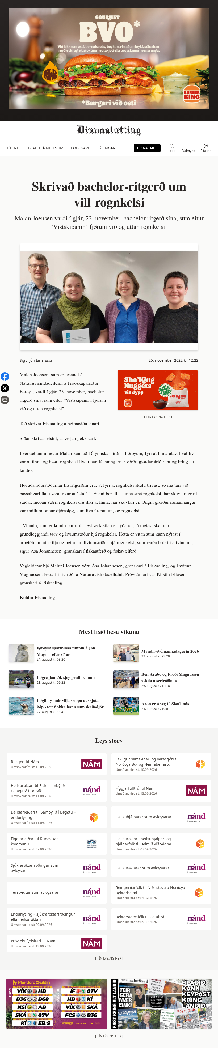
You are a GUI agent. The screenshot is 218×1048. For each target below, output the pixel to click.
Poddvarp (80, 148)
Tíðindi (13, 148)
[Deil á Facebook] (5, 376)
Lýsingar (106, 148)
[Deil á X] (5, 388)
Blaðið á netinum (46, 148)
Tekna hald (147, 148)
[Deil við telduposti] (5, 400)
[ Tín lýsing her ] (158, 416)
